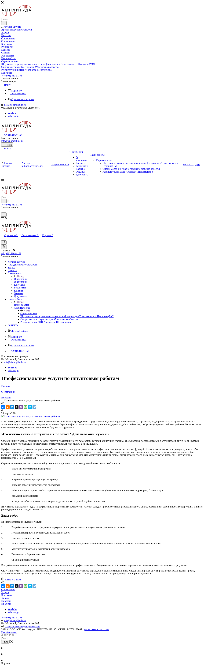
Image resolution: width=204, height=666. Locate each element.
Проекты (6, 603)
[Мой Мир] (12, 407)
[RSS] (2, 410)
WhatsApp (13, 116)
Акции (5, 598)
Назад (20, 276)
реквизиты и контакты (96, 629)
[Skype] (30, 407)
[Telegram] (34, 407)
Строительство (28, 313)
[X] (16, 407)
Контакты (6, 595)
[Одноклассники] (8, 407)
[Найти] (4, 23)
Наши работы (21, 304)
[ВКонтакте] (3, 407)
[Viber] (21, 407)
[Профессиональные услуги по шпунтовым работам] (30, 416)
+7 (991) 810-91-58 (12, 75)
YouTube (12, 113)
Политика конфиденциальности (22, 626)
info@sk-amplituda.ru (15, 104)
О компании (20, 279)
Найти (5, 642)
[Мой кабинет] (2, 211)
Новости (6, 601)
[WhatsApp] (25, 407)
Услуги (5, 592)
